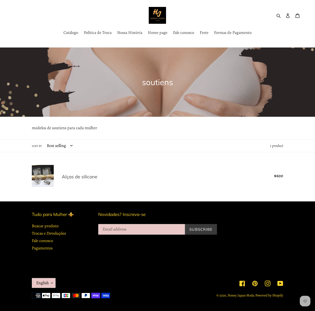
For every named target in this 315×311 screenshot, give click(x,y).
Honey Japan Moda (241, 295)
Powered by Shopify (269, 295)
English (42, 283)
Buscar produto (45, 226)
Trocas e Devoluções (49, 233)
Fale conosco (42, 240)
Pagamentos (42, 248)
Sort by (37, 146)
